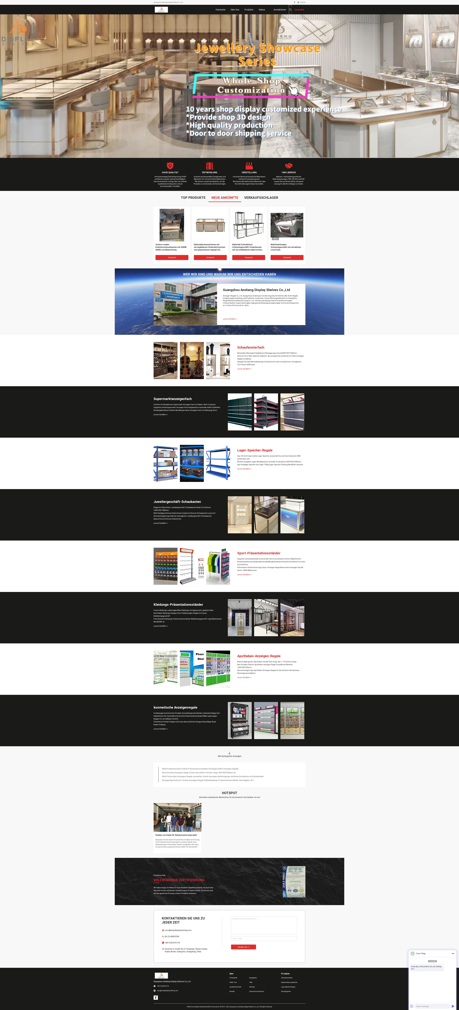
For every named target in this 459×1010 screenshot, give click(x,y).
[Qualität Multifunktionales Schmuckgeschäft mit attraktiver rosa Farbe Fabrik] (287, 225)
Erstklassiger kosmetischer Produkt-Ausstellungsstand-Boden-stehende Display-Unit (187, 713)
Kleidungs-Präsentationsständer (178, 605)
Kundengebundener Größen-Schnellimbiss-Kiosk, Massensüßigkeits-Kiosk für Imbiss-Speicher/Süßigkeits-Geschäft (214, 780)
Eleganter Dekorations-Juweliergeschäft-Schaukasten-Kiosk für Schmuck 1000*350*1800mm (182, 508)
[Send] (453, 1006)
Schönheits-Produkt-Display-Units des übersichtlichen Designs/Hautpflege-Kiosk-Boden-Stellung (185, 723)
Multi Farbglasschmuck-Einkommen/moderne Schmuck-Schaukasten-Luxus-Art (185, 513)
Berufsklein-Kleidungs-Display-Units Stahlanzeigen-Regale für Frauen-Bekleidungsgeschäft (180, 614)
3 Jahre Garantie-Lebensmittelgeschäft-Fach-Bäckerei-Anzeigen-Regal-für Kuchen (199, 776)
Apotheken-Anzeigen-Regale (259, 656)
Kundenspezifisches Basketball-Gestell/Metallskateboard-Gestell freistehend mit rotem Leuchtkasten (271, 563)
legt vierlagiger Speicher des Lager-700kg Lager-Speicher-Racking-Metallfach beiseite (270, 465)
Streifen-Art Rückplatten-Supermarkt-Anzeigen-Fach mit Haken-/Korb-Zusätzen (185, 404)
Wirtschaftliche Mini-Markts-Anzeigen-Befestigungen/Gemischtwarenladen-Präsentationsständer (206, 769)
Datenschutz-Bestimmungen (257, 991)
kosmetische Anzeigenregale (175, 707)
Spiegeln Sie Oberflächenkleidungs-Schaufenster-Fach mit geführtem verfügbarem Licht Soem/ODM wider (269, 363)
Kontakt (232, 991)
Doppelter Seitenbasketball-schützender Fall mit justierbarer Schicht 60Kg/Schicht (269, 559)
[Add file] (411, 1006)
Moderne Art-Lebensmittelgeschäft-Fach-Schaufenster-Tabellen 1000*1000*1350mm (200, 772)
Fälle (250, 982)
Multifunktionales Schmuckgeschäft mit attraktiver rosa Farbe (286, 247)
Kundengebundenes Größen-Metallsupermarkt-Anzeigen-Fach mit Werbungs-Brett (185, 410)
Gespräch (172, 257)
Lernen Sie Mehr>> (230, 319)
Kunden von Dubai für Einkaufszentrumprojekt (176, 835)
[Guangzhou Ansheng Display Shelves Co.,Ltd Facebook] (294, 2)
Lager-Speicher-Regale (255, 450)
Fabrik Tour (233, 982)
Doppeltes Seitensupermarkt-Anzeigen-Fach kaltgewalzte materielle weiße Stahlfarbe (187, 407)
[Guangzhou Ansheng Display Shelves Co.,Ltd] (161, 10)
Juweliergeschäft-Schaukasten (177, 502)
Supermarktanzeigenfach (173, 399)
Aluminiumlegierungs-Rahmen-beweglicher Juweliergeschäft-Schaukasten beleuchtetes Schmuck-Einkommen (183, 517)
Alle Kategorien (286, 991)
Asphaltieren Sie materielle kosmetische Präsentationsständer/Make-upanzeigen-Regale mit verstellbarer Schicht (185, 717)
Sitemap (252, 987)
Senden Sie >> (243, 947)
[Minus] (453, 953)
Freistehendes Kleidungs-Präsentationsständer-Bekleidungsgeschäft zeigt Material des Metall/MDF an (188, 620)
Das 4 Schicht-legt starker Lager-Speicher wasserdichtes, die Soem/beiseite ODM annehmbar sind (268, 457)
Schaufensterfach (250, 347)
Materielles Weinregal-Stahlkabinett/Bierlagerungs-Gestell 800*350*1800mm (267, 353)
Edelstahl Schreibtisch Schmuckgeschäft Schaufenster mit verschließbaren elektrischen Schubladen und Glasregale (247, 247)
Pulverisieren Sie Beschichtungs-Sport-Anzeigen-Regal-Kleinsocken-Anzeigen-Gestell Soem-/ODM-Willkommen (270, 568)
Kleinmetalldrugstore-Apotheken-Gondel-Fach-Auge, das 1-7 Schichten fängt (266, 662)
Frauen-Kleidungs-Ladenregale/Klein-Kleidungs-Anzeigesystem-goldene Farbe (183, 610)
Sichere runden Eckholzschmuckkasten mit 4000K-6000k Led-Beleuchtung (171, 247)
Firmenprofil (233, 978)
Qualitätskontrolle (235, 987)
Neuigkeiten (253, 978)
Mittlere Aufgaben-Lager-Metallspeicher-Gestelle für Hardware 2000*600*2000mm (269, 462)
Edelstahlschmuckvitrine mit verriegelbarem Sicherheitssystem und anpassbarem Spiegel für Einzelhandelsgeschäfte (209, 247)
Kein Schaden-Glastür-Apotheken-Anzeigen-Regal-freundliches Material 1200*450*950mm (264, 666)
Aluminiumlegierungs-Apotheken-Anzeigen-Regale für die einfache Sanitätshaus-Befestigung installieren (268, 671)
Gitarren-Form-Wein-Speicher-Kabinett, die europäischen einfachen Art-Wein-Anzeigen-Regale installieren (270, 357)
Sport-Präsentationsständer (258, 553)
